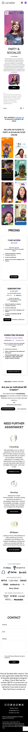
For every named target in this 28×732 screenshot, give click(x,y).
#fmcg (10, 97)
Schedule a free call (18, 319)
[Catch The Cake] (21, 192)
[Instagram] (8, 705)
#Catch (19, 96)
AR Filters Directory (19, 725)
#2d (4, 94)
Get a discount (22, 409)
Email (3, 631)
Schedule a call (14, 471)
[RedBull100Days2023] (21, 147)
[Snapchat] (11, 705)
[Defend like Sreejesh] (21, 214)
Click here (7, 381)
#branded (14, 96)
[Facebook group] (23, 705)
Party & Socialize (14, 50)
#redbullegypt (7, 102)
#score (14, 102)
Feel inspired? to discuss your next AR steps (14, 119)
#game (19, 97)
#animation (9, 94)
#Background (17, 94)
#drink (5, 97)
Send (14, 662)
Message (4, 638)
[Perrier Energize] (21, 170)
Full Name (4, 624)
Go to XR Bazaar (14, 550)
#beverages (7, 96)
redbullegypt (15, 56)
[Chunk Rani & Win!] (7, 147)
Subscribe (7, 319)
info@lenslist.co (14, 710)
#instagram (16, 99)
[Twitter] (14, 705)
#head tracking (8, 99)
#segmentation (7, 103)
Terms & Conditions (12, 716)
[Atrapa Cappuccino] (7, 192)
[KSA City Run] (7, 170)
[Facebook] (5, 705)
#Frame (14, 97)
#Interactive (7, 100)
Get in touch (14, 511)
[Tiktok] (17, 705)
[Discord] (20, 705)
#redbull (14, 100)
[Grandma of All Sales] (7, 214)
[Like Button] (21, 108)
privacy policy (14, 708)
